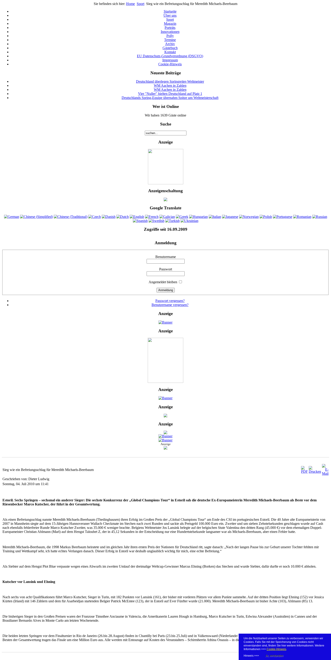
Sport (140, 4)
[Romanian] (302, 217)
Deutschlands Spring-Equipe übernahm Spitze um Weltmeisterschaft (170, 98)
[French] (152, 217)
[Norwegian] (249, 217)
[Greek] (182, 217)
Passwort (165, 269)
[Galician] (167, 217)
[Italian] (215, 217)
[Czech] (94, 217)
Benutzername (165, 257)
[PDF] (304, 471)
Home (130, 4)
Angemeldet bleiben (163, 282)
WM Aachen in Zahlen (170, 85)
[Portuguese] (282, 217)
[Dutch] (122, 217)
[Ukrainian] (189, 221)
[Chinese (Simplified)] (36, 217)
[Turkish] (172, 221)
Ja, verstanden (274, 655)
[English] (137, 217)
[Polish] (266, 217)
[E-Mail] (325, 473)
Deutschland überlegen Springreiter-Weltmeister (170, 81)
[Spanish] (140, 221)
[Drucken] (315, 471)
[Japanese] (230, 217)
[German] (11, 217)
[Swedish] (156, 221)
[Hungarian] (198, 217)
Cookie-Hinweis (276, 649)
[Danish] (109, 217)
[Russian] (319, 217)
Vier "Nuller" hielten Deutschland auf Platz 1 (170, 94)
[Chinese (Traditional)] (70, 217)
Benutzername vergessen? (170, 305)
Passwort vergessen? (170, 301)
